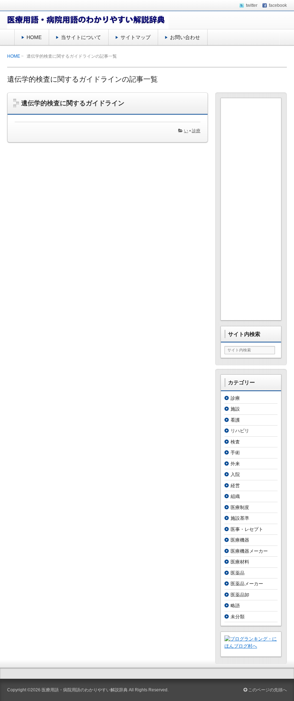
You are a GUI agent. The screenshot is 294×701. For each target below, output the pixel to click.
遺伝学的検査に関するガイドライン (72, 103)
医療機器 (240, 540)
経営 (235, 485)
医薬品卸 (240, 594)
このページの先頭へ (267, 689)
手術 (235, 452)
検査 (235, 442)
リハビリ (240, 430)
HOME (34, 37)
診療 (196, 130)
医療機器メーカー (249, 551)
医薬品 (238, 573)
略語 (235, 605)
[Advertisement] (251, 209)
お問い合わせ (185, 37)
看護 (235, 420)
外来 (235, 463)
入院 (235, 474)
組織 (235, 496)
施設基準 (240, 518)
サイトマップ (135, 37)
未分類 (238, 616)
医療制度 (240, 507)
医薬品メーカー (247, 583)
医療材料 (240, 562)
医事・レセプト (247, 529)
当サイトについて (81, 37)
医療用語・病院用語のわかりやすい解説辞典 (85, 689)
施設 (235, 409)
